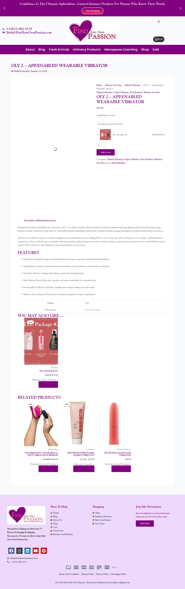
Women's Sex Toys (113, 85)
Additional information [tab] (45, 220)
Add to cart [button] (48, 384)
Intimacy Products (87, 49)
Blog (41, 49)
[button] (4, 8)
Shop (145, 49)
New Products (136, 92)
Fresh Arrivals (59, 49)
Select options (83, 468)
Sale (156, 49)
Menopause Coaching (121, 49)
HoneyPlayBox (118, 163)
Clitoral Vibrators (132, 85)
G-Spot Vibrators (121, 92)
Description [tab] (29, 220)
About (30, 49)
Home (99, 85)
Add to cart (106, 152)
